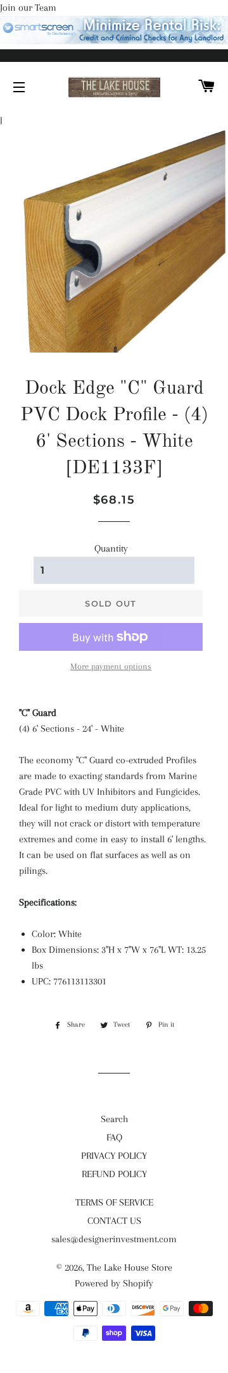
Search (114, 1119)
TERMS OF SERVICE (114, 1202)
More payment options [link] (110, 666)
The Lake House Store (129, 1267)
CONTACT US (114, 1220)
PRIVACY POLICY (114, 1155)
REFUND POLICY (114, 1174)
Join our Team (28, 7)
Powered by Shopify (114, 1283)
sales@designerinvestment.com (114, 1239)
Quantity (111, 548)
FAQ (114, 1137)
